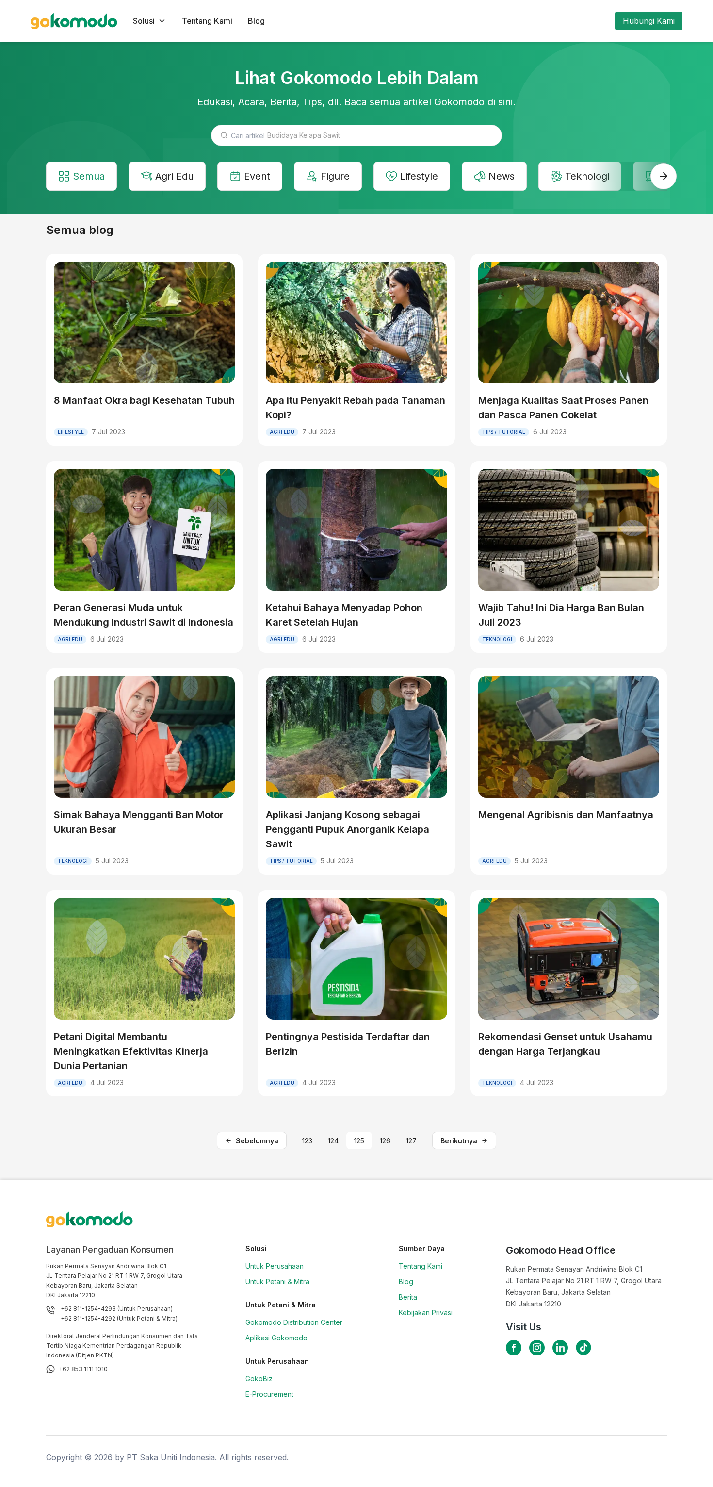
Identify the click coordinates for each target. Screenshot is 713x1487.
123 (307, 1141)
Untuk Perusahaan (274, 1266)
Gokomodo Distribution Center (293, 1322)
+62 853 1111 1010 (83, 1368)
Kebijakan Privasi (426, 1312)
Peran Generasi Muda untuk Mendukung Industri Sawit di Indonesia (143, 615)
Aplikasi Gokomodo (276, 1338)
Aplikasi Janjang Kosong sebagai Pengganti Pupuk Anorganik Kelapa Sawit (347, 829)
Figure (335, 176)
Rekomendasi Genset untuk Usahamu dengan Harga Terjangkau (565, 1044)
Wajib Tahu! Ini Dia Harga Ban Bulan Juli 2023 (561, 615)
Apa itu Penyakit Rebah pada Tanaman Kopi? (355, 408)
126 (385, 1141)
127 (411, 1141)
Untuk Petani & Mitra (277, 1281)
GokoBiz (259, 1378)
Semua (89, 176)
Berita (408, 1297)
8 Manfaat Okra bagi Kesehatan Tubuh (144, 400)
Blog (256, 21)
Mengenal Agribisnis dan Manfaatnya (565, 815)
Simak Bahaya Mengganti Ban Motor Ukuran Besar (139, 822)
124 (333, 1141)
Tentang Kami (207, 21)
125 (359, 1141)
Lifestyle (419, 176)
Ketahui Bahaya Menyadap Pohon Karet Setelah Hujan (344, 615)
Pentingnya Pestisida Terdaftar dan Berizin (348, 1044)
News (501, 176)
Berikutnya (458, 1141)
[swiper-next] (663, 176)
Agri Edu (174, 176)
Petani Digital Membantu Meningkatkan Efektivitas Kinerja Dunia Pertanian (131, 1051)
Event (257, 176)
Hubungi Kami (649, 21)
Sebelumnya (257, 1141)
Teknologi (587, 176)
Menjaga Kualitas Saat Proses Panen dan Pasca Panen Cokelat (563, 408)
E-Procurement (269, 1394)
